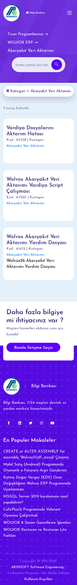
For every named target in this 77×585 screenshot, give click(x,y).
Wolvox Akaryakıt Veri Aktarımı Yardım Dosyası (36, 239)
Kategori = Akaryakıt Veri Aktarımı (40, 91)
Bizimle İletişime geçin (33, 348)
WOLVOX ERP (20, 43)
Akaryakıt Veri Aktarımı (25, 146)
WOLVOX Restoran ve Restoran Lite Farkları (35, 533)
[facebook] (9, 423)
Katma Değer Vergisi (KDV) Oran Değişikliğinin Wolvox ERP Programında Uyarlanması (37, 484)
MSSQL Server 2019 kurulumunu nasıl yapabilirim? (35, 500)
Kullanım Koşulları (38, 579)
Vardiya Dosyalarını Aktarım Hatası (30, 131)
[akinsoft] (11, 386)
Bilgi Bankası (37, 13)
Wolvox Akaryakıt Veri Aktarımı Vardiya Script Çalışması (34, 185)
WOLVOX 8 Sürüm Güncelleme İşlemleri (37, 523)
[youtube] (52, 423)
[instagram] (41, 423)
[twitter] (30, 423)
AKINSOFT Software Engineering (37, 567)
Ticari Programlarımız (25, 34)
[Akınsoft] (11, 12)
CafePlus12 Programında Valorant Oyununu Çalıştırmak (32, 513)
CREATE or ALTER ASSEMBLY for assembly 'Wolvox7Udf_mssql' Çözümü (36, 455)
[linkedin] (20, 423)
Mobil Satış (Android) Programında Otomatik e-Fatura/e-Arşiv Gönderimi (35, 468)
